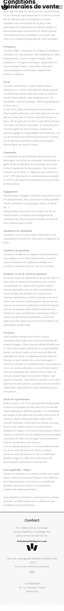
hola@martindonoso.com (32, 541)
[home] (5, 6)
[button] (59, 7)
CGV (32, 572)
